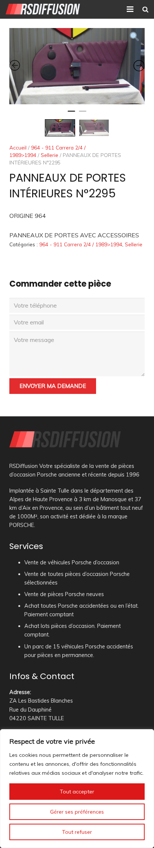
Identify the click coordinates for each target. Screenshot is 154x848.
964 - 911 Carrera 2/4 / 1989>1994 (80, 244)
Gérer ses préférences (77, 811)
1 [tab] (71, 114)
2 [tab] (82, 114)
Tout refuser (77, 832)
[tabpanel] (77, 66)
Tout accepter (77, 791)
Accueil (18, 147)
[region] (77, 788)
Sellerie (49, 155)
